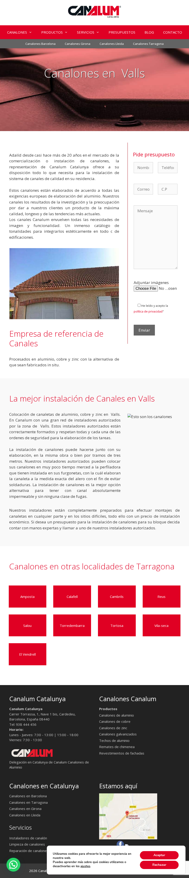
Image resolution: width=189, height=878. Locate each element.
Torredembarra (72, 625)
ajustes (85, 866)
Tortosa (116, 625)
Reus (161, 596)
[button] (32, 32)
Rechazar (159, 865)
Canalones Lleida (112, 44)
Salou (27, 625)
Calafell (72, 596)
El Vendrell (27, 654)
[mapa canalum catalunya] (128, 838)
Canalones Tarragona (148, 44)
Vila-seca (161, 625)
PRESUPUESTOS (122, 32)
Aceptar (159, 855)
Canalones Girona (77, 44)
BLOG (149, 32)
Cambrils (117, 596)
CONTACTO (172, 32)
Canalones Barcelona (40, 44)
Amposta (27, 596)
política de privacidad (148, 311)
